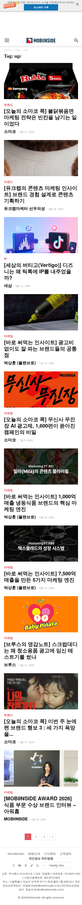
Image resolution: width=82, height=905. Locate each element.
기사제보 (50, 853)
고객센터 (65, 853)
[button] (41, 5)
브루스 (10, 664)
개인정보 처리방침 (41, 858)
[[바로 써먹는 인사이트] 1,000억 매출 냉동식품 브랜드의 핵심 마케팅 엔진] (41, 466)
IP (5, 259)
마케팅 (8, 336)
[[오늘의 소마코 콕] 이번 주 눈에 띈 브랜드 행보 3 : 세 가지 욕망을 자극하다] (41, 691)
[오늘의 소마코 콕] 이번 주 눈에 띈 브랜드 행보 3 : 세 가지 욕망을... (40, 727)
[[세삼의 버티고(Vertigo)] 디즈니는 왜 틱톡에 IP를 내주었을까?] (41, 235)
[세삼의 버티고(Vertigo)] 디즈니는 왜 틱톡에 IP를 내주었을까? (38, 271)
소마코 (10, 131)
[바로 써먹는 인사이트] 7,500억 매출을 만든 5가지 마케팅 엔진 (40, 576)
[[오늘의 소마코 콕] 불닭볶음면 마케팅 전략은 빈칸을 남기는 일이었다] (41, 81)
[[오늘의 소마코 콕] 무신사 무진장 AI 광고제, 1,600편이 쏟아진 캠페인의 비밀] (41, 389)
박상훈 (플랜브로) (20, 362)
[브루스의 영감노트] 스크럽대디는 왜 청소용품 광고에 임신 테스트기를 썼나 (41, 650)
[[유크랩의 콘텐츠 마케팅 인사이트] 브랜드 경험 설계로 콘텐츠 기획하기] (41, 158)
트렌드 (8, 104)
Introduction (16, 853)
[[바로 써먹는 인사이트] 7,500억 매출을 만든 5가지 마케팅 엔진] (41, 543)
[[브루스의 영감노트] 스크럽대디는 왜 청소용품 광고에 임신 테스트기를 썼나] (41, 614)
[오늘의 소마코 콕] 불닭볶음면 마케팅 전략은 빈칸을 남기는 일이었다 (40, 117)
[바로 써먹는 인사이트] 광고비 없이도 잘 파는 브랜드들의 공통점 (40, 348)
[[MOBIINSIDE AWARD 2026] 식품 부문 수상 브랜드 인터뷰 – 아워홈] (41, 768)
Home (7, 50)
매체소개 (34, 853)
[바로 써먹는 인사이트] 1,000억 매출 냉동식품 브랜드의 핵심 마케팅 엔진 (40, 503)
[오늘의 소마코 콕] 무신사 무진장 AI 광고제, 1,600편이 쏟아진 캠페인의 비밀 (39, 425)
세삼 (8, 285)
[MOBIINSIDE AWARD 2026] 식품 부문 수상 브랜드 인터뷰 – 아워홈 (40, 805)
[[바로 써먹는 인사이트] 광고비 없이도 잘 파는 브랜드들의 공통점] (41, 312)
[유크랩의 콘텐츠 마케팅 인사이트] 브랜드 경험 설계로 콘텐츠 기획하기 (40, 194)
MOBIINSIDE (16, 819)
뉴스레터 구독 (41, 7)
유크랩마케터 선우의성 (24, 208)
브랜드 (8, 182)
